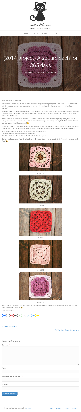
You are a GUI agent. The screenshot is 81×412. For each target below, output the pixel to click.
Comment (6, 345)
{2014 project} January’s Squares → (67, 330)
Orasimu (28, 408)
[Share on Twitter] (8, 315)
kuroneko (41, 72)
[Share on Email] (16, 315)
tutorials (34, 33)
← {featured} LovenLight (10, 326)
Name (4, 368)
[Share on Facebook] (4, 315)
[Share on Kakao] (37, 315)
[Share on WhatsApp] (20, 315)
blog (26, 33)
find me (54, 33)
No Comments (51, 72)
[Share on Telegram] (28, 315)
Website (5, 385)
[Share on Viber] (24, 315)
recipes (44, 33)
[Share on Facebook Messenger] (32, 315)
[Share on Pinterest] (12, 315)
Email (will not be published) (12, 376)
